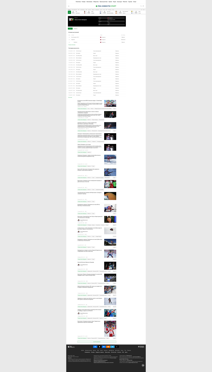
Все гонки (70, 97)
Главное (69, 9)
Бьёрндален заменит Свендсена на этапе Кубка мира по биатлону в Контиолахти (90, 240)
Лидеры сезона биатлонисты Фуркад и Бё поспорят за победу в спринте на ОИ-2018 (89, 310)
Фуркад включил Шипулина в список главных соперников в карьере (88, 112)
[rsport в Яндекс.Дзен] (99, 347)
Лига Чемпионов (74, 9)
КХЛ (104, 9)
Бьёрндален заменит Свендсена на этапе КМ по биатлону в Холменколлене (89, 205)
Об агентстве (113, 352)
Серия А (93, 9)
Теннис (122, 350)
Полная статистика (71, 44)
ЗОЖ (98, 350)
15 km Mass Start (79, 55)
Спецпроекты (87, 352)
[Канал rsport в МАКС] (95, 347)
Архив (126, 352)
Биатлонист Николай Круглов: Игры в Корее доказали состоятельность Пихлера (90, 217)
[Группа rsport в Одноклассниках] (108, 347)
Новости (75, 28)
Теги (125, 350)
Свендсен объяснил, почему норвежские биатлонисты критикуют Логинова (87, 123)
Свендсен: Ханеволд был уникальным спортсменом (90, 133)
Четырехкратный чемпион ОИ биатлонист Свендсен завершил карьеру (90, 193)
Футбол (82, 350)
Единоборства (111, 350)
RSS (123, 352)
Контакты (119, 352)
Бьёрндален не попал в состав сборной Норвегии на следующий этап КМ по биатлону (90, 251)
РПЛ (78, 9)
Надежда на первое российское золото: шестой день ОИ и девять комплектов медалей (90, 299)
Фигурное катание (88, 350)
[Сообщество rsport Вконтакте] (104, 347)
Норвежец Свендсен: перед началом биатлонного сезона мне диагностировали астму (89, 156)
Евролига (109, 9)
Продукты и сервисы (100, 352)
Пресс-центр (107, 352)
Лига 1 (101, 9)
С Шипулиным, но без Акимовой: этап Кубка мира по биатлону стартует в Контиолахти (90, 228)
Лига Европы (82, 9)
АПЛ (86, 9)
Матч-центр (69, 12)
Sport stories (117, 350)
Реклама (93, 352)
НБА (113, 9)
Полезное (129, 350)
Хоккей (101, 350)
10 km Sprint (78, 53)
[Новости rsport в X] (117, 347)
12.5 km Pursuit (78, 60)
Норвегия (75, 42)
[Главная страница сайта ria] (102, 6)
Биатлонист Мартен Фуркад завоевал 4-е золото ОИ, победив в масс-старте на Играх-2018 (90, 275)
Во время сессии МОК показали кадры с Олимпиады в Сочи (90, 101)
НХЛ (106, 9)
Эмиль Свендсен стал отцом (84, 144)
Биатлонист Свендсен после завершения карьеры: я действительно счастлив (90, 181)
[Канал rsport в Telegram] (112, 347)
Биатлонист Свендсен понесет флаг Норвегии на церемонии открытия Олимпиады (89, 322)
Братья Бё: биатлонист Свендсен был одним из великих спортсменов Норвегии (88, 170)
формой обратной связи (123, 359)
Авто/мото (106, 350)
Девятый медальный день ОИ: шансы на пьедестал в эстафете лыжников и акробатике (90, 287)
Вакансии (69, 357)
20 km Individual (78, 74)
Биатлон (76, 17)
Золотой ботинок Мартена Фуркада (86, 262)
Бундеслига (97, 9)
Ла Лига (89, 9)
